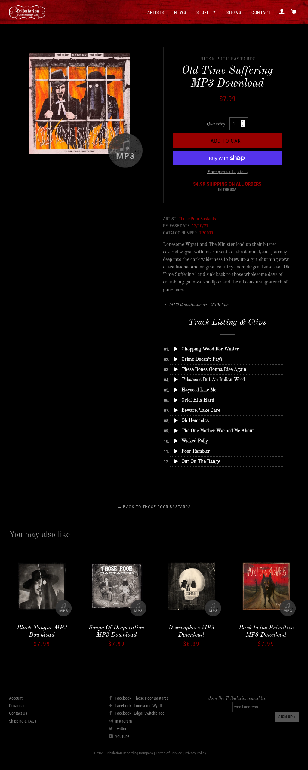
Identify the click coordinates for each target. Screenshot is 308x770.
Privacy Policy (195, 753)
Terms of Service (169, 753)
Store (203, 12)
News (180, 12)
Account (16, 698)
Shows (233, 12)
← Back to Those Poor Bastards (154, 506)
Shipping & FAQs (22, 721)
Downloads (18, 705)
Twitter (120, 728)
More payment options (227, 172)
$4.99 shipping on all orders (227, 187)
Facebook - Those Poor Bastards (141, 698)
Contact (261, 12)
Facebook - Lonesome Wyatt (138, 705)
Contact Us (18, 713)
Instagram (123, 721)
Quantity (216, 124)
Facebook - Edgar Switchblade (139, 713)
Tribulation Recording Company (129, 753)
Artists (155, 12)
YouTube (122, 736)
